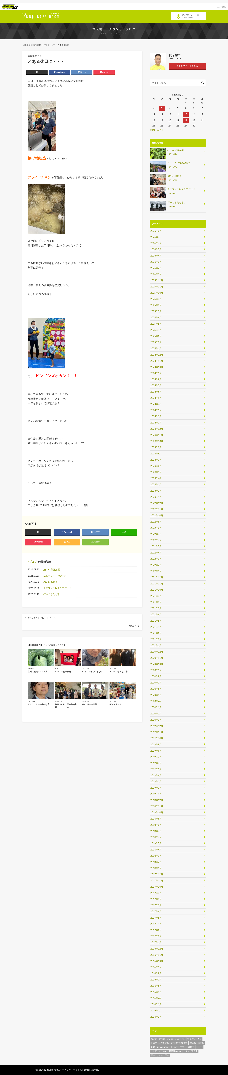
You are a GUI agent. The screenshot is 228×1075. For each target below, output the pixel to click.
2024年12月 (156, 354)
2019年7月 (156, 756)
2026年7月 (156, 237)
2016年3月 (156, 1004)
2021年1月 (156, 645)
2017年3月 (156, 930)
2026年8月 (156, 230)
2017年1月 (156, 942)
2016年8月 (156, 973)
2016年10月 (156, 961)
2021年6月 (156, 614)
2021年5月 (156, 620)
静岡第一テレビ (166, 1039)
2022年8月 (156, 527)
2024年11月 (156, 360)
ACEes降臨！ (50, 581)
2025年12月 (156, 280)
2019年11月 (156, 732)
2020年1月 (156, 719)
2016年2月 (156, 1010)
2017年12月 (156, 874)
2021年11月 (156, 583)
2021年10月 (156, 589)
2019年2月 (156, 787)
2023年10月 (156, 441)
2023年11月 (156, 435)
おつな (199, 1047)
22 (185, 120)
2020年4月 (156, 701)
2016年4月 (156, 998)
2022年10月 (156, 515)
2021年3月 (156, 633)
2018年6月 (156, 837)
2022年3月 (156, 558)
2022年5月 (156, 546)
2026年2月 (156, 268)
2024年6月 (156, 391)
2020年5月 (156, 695)
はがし (201, 1043)
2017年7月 (156, 905)
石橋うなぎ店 (157, 1055)
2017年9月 (156, 892)
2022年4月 (156, 552)
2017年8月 (156, 899)
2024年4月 (156, 404)
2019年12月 (156, 725)
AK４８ (133, 626)
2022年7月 (156, 534)
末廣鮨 (193, 1043)
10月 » (160, 129)
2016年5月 (156, 992)
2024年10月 (156, 367)
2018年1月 (156, 868)
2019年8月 (156, 750)
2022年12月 (156, 503)
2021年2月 (156, 639)
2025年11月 (156, 286)
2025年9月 (156, 298)
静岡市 (191, 1047)
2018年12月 (156, 800)
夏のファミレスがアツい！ (57, 588)
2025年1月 (156, 348)
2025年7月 (156, 311)
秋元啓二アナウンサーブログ (113, 29)
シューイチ (180, 1039)
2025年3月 (156, 336)
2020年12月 (156, 651)
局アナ (154, 1039)
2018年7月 (156, 831)
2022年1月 (156, 571)
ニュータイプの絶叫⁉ (54, 575)
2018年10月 (156, 812)
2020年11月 (156, 657)
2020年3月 (156, 707)
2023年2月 (156, 490)
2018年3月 (156, 855)
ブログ (33, 561)
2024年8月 (156, 379)
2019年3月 (156, 781)
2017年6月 (156, 911)
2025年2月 (156, 342)
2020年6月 (156, 688)
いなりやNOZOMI (179, 1043)
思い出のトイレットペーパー (43, 618)
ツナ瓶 (154, 1051)
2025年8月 (156, 305)
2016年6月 (156, 985)
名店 (153, 1047)
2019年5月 (156, 769)
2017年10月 (156, 886)
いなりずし (164, 1043)
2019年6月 (156, 763)
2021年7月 (156, 608)
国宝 (167, 1055)
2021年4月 (156, 626)
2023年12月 (156, 428)
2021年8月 (156, 602)
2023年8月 (156, 453)
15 (185, 114)
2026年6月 (156, 243)
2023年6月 (156, 465)
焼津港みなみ (175, 1051)
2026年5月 (156, 249)
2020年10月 (156, 664)
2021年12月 (156, 577)
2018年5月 (156, 843)
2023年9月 (156, 447)
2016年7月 (156, 979)
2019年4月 (156, 775)
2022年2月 (156, 565)
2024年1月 (156, 422)
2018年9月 (156, 818)
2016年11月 (156, 954)
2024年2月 (156, 416)
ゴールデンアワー (178, 1047)
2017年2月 (156, 936)
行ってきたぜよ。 (52, 594)
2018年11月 (156, 806)
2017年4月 (156, 923)
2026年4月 (156, 255)
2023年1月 (156, 496)
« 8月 (152, 129)
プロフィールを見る (188, 66)
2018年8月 (156, 824)
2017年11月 (156, 880)
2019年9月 (156, 744)
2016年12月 (156, 948)
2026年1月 (156, 274)
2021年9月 (156, 595)
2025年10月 (156, 292)
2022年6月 (156, 540)
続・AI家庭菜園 (51, 569)
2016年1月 (156, 1016)
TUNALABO (162, 1047)
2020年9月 (156, 670)
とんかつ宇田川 (190, 1051)
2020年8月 (156, 676)
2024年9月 (156, 373)
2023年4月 (156, 478)
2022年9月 (156, 521)
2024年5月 (156, 397)
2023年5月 (156, 472)
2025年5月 (156, 323)
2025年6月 (156, 317)
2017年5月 (156, 917)
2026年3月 (156, 261)
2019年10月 (156, 738)
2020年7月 (156, 682)
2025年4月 (156, 329)
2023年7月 (156, 459)
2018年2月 (156, 862)
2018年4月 (156, 849)
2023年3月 (156, 484)
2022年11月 (156, 509)
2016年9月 (156, 967)
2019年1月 (156, 793)
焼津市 (154, 1043)
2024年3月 (156, 410)
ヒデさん (163, 1051)
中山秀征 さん (194, 1039)
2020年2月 (156, 713)
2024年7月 (156, 385)
